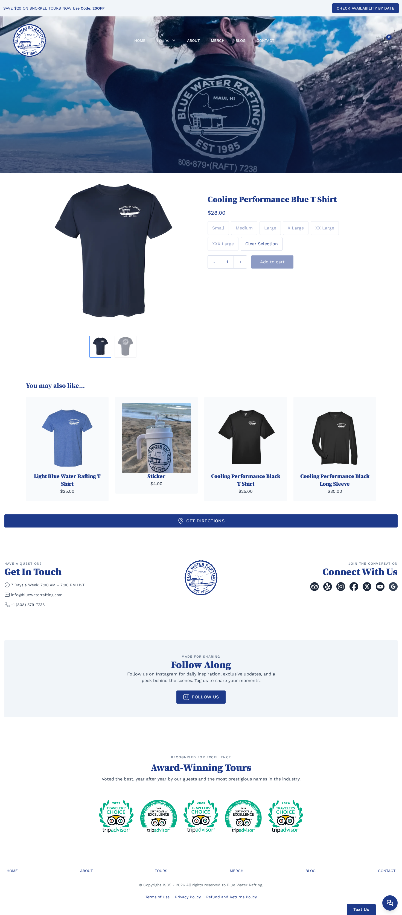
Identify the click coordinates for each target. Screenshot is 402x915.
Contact (266, 40)
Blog (240, 40)
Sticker (156, 476)
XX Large (324, 228)
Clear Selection (261, 243)
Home (139, 40)
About (193, 40)
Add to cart (272, 261)
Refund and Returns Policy (231, 897)
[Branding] (29, 40)
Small (218, 228)
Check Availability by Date (365, 8)
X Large (296, 228)
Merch (218, 40)
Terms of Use (157, 897)
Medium (244, 228)
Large (270, 228)
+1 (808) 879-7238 (28, 604)
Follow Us (205, 697)
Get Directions (205, 520)
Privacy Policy (188, 897)
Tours (163, 41)
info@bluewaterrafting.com (36, 595)
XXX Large (223, 243)
